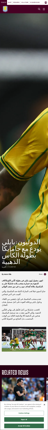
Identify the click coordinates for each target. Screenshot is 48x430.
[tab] (3, 2)
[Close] (44, 404)
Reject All (24, 419)
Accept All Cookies (24, 426)
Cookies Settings (24, 413)
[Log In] (45, 2)
